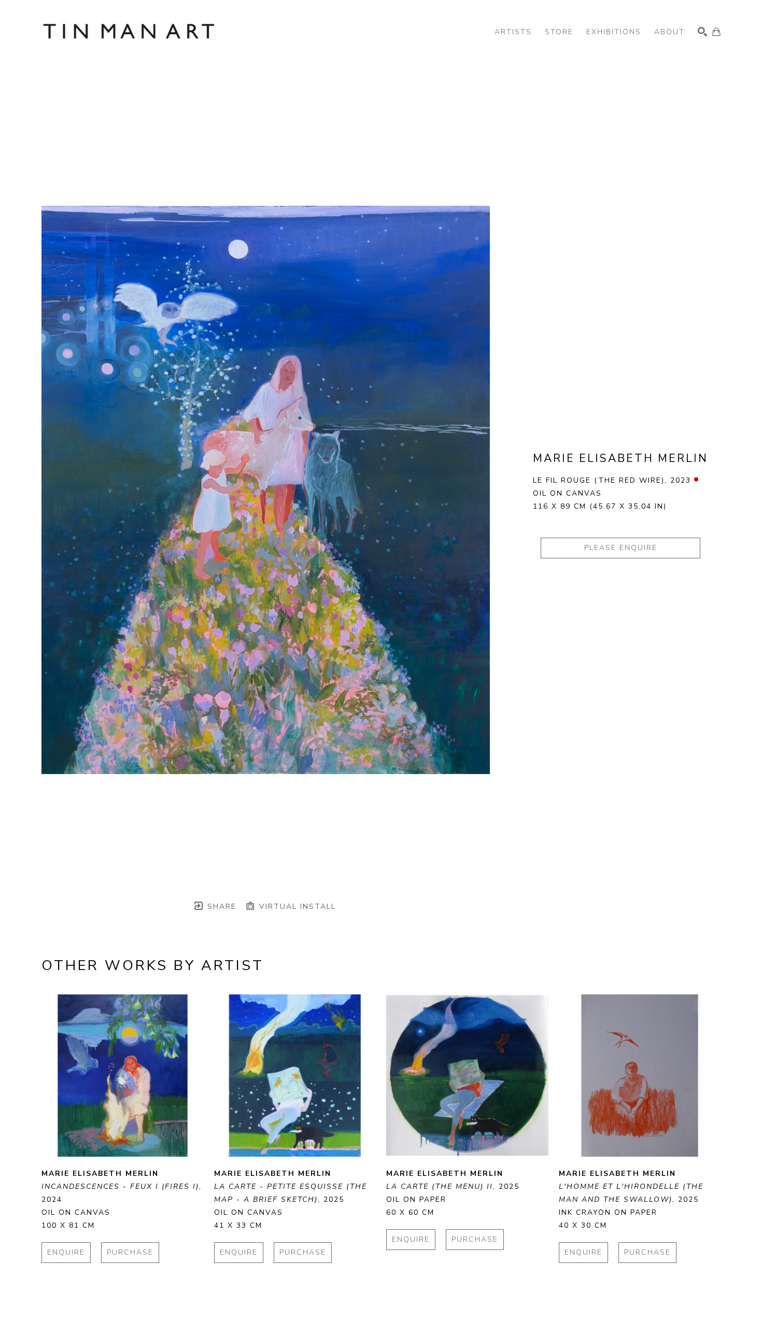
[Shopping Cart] (716, 31)
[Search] (702, 31)
